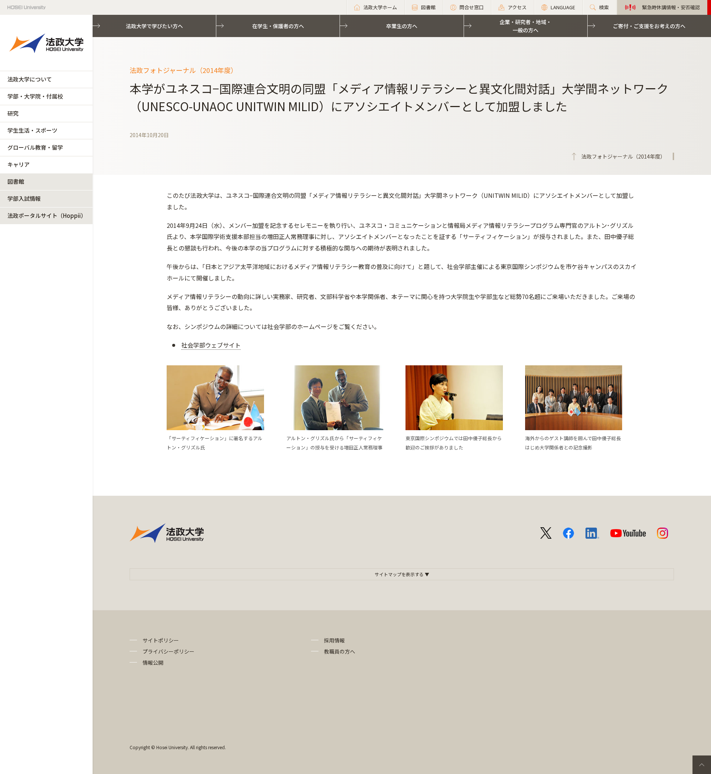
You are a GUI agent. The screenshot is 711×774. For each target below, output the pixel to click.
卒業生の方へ (401, 26)
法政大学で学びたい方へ (154, 26)
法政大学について (29, 79)
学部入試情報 (24, 198)
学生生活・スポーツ (32, 130)
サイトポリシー (161, 640)
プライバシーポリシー (168, 651)
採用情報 (334, 640)
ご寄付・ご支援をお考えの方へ (649, 26)
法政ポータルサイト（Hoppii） (46, 215)
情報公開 (153, 662)
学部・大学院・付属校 (35, 96)
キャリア (18, 164)
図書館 (15, 181)
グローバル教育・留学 (35, 147)
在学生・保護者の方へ (278, 26)
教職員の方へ (339, 651)
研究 (13, 113)
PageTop (701, 764)
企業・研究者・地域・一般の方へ (525, 26)
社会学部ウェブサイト (211, 345)
